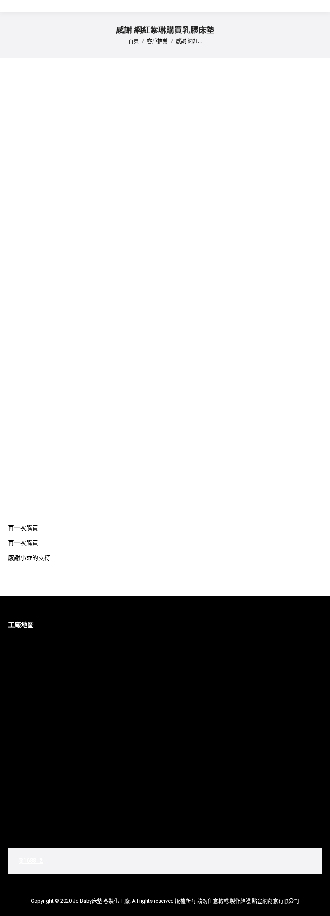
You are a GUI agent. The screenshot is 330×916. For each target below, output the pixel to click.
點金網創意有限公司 (275, 901)
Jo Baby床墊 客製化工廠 (101, 901)
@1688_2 (30, 860)
